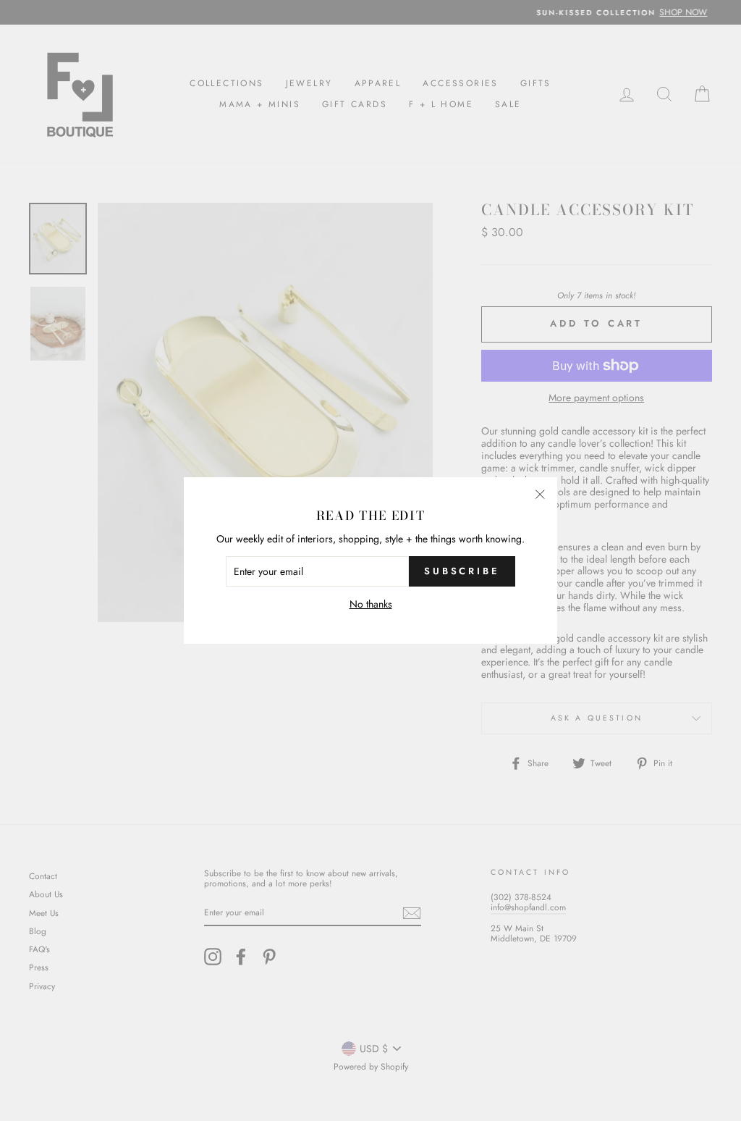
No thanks (371, 604)
